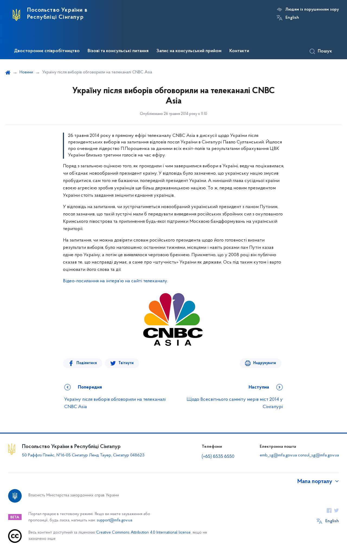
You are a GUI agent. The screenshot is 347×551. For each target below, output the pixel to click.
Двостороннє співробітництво (47, 51)
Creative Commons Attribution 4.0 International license (143, 533)
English (292, 17)
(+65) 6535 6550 (218, 456)
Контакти (239, 51)
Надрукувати (264, 363)
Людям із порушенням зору (312, 9)
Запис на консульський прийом (188, 51)
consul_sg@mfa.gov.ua (318, 455)
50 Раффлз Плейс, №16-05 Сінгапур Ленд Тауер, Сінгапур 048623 (83, 455)
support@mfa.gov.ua (114, 520)
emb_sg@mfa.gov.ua (278, 455)
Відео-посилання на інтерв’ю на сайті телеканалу (115, 281)
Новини (26, 72)
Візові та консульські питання (118, 51)
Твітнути (126, 363)
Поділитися (86, 363)
